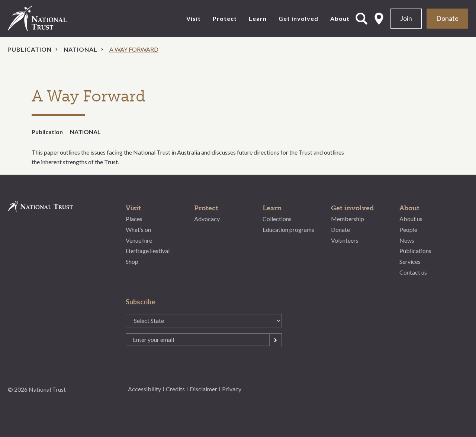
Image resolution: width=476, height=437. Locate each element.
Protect (225, 18)
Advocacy (207, 218)
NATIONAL (85, 131)
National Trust (52, 19)
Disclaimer (203, 389)
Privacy (231, 389)
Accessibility (144, 389)
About (340, 18)
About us (410, 218)
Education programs (288, 229)
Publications (415, 250)
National (80, 49)
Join (406, 18)
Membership (347, 218)
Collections (277, 218)
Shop (132, 261)
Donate (447, 18)
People (408, 229)
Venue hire (139, 240)
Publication (29, 49)
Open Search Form (361, 19)
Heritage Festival (148, 250)
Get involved (298, 18)
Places (134, 218)
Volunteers (344, 240)
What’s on (138, 229)
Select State (379, 19)
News (406, 240)
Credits (175, 389)
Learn (258, 18)
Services (410, 261)
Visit (193, 18)
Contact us (413, 272)
